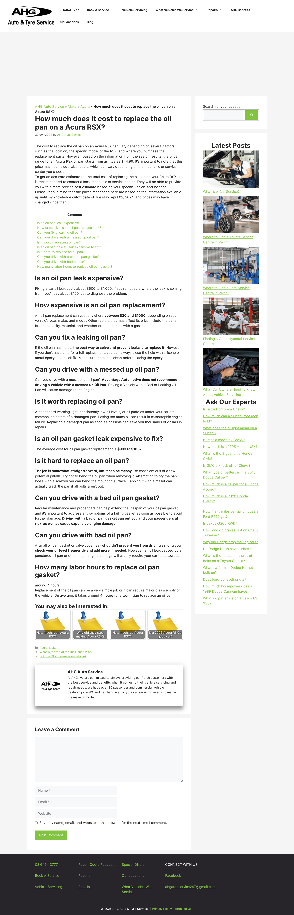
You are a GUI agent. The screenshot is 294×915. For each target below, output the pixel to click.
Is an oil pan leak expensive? (58, 223)
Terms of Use (183, 909)
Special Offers (133, 865)
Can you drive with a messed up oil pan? (68, 237)
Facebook (173, 876)
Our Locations (68, 22)
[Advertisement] (147, 62)
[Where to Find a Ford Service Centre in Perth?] (231, 266)
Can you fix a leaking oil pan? (59, 232)
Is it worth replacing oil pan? (59, 242)
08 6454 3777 (68, 10)
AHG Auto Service (49, 107)
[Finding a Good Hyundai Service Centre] (231, 317)
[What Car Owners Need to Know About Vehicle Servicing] (231, 367)
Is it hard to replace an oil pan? (60, 252)
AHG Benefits (240, 10)
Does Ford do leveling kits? (224, 579)
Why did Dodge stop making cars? (230, 542)
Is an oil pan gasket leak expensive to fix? (69, 247)
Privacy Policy (162, 909)
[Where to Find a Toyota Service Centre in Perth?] (231, 215)
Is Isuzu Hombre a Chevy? (224, 409)
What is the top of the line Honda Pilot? (66, 652)
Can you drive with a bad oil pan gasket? (68, 257)
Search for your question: (223, 107)
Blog (90, 22)
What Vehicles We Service (174, 10)
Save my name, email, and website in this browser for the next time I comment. (103, 823)
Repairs (212, 10)
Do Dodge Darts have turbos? (227, 549)
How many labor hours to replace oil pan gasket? (74, 266)
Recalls (84, 887)
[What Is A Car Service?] (231, 169)
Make (72, 107)
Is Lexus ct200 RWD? (220, 523)
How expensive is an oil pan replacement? (69, 228)
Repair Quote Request (96, 865)
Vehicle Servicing (134, 10)
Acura (85, 107)
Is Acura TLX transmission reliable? (63, 656)
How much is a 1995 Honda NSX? (230, 447)
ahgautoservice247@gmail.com (190, 887)
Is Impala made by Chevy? (224, 440)
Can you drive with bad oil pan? (61, 262)
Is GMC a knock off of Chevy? (226, 466)
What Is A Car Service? (221, 192)
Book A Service (98, 10)
